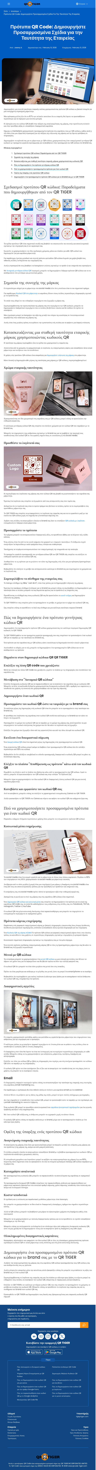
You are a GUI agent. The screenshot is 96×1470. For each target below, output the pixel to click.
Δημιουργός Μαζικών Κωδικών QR (64, 1373)
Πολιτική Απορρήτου (80, 1435)
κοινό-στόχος (66, 595)
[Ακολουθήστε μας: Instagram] (48, 1336)
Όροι (85, 1427)
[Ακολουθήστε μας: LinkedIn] (34, 1336)
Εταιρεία (12, 1427)
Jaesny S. (18, 47)
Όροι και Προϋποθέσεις (79, 1430)
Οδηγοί (11, 1413)
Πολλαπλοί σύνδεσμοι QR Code (64, 1367)
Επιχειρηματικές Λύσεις (16, 1435)
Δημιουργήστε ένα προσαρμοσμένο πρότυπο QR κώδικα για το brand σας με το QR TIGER (49, 177)
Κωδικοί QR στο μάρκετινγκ (27, 293)
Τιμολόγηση (12, 1438)
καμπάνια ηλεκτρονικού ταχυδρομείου (65, 1107)
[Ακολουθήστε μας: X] (62, 1336)
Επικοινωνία (12, 1419)
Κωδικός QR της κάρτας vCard (19, 932)
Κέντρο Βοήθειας (14, 1422)
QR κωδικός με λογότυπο (75, 520)
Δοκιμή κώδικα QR (14, 742)
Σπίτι (6, 11)
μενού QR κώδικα (47, 959)
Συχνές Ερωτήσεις (14, 1416)
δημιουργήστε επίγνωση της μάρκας (60, 355)
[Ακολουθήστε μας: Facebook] (55, 1336)
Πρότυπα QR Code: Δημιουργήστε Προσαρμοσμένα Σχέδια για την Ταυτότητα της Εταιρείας (42, 14)
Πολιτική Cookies (81, 1438)
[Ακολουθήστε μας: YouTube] (41, 1336)
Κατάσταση (12, 1433)
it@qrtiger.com (82, 1416)
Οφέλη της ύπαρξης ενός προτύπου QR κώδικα (31, 173)
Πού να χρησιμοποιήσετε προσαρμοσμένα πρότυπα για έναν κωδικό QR (41, 169)
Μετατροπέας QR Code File (27, 1400)
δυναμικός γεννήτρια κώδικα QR (19, 270)
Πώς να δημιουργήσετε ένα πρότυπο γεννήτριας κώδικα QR (36, 165)
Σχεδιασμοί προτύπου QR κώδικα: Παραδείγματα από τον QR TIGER (40, 153)
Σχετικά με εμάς (13, 1430)
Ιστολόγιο (15, 11)
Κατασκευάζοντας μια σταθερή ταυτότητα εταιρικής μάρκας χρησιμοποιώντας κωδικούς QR (48, 161)
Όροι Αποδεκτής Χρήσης (79, 1433)
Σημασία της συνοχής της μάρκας (26, 157)
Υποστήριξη (82, 1413)
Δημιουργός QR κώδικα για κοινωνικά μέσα (23, 901)
